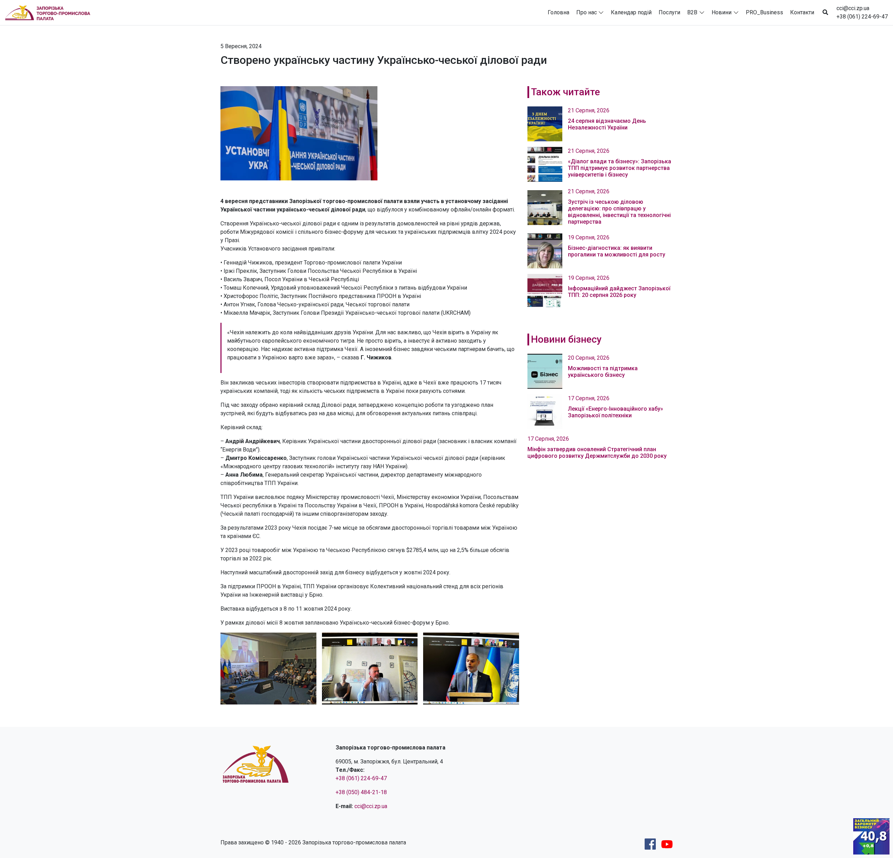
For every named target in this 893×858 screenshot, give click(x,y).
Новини (721, 12)
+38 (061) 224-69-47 (862, 16)
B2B (692, 12)
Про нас (586, 12)
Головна (558, 12)
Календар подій (631, 12)
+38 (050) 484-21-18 (361, 792)
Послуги (669, 12)
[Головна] (50, 12)
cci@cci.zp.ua (852, 8)
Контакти (802, 12)
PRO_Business (764, 12)
